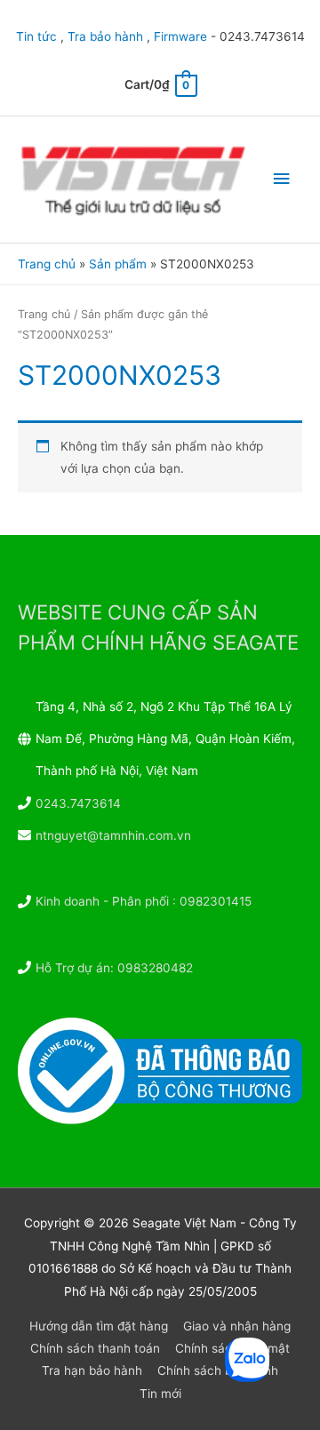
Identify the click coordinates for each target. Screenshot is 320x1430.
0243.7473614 (78, 803)
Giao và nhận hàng (237, 1326)
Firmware (180, 36)
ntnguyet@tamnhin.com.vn (113, 835)
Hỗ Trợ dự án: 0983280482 (114, 968)
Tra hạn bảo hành (92, 1370)
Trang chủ (44, 314)
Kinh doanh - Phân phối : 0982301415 (144, 901)
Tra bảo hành (105, 36)
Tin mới (160, 1393)
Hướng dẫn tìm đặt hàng (98, 1326)
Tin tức (36, 36)
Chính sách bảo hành (217, 1370)
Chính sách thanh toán (95, 1348)
